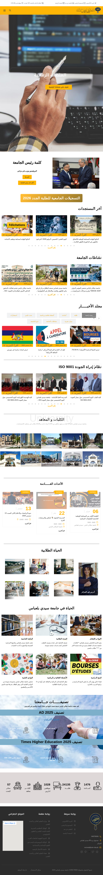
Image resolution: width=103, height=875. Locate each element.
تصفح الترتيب (51, 719)
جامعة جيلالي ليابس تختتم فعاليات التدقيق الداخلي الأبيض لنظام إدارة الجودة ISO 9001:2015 (54, 289)
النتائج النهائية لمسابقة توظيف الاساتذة (54, 239)
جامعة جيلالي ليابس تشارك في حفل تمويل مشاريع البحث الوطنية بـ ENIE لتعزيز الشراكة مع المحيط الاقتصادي (20, 289)
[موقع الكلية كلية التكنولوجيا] (51, 448)
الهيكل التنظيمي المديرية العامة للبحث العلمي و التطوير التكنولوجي (40, 831)
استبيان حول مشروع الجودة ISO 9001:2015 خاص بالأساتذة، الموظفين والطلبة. (20, 398)
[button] (74, 245)
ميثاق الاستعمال (35, 870)
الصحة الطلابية (61, 639)
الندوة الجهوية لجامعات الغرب (37, 838)
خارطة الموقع (22, 870)
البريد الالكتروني (90, 3)
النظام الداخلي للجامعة (36, 3)
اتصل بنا (26, 3)
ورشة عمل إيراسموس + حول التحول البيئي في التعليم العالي (17, 351)
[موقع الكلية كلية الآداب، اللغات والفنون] (51, 466)
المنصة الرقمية (59, 3)
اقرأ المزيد (95, 529)
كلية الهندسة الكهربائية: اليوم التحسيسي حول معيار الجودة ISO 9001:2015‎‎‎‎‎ (54, 398)
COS (12, 3)
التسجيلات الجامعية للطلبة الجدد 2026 (51, 198)
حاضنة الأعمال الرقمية (39, 849)
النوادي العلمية (27, 678)
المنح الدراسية (96, 678)
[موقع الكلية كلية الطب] (93, 466)
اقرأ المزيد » (82, 234)
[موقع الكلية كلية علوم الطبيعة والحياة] (10, 448)
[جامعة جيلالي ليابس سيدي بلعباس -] (88, 10)
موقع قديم (18, 3)
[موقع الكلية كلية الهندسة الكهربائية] (31, 448)
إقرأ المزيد (51, 248)
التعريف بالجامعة (49, 90)
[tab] (89, 315)
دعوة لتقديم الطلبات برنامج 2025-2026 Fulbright (85, 351)
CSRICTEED (73, 870)
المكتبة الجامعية (27, 639)
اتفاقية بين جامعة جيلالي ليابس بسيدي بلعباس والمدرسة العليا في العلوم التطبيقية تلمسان (51, 351)
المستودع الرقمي (79, 3)
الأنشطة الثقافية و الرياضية (57, 678)
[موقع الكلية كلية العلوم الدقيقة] (72, 448)
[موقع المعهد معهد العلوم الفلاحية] (93, 448)
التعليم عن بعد (68, 3)
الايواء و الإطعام (95, 639)
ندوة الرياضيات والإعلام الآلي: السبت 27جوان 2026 (20, 240)
